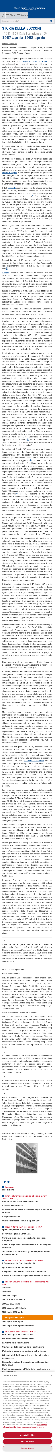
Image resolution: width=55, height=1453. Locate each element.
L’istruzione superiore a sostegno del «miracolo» (25, 1351)
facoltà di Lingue (9, 173)
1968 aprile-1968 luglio (12, 1322)
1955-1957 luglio (9, 1296)
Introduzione (8, 1190)
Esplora (24, 15)
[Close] (51, 1376)
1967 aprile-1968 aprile (13, 1317)
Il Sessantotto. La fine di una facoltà (18, 1263)
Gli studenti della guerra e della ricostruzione (23, 1347)
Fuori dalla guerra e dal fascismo (17, 1335)
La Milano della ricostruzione (15, 1343)
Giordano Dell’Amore (34, 761)
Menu (12, 15)
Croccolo (12, 188)
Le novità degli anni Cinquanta (16, 1234)
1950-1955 (6, 1291)
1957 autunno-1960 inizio (13, 1300)
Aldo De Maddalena (9, 44)
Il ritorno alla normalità (12, 1206)
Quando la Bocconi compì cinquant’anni (21, 1221)
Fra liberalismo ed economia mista (18, 1339)
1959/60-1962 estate (11, 1304)
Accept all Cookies (27, 1435)
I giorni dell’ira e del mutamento (17, 1267)
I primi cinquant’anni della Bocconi (18, 1230)
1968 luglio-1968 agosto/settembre (18, 1326)
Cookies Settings (27, 1448)
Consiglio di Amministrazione (33, 61)
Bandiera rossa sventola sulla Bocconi (20, 1201)
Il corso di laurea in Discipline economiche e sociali (26, 1276)
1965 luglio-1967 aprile (12, 1312)
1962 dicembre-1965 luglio (14, 1308)
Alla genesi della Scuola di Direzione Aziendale (24, 1271)
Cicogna (5, 273)
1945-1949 (6, 1287)
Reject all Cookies (27, 1441)
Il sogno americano (11, 1217)
